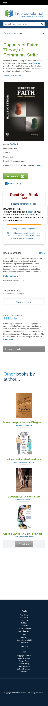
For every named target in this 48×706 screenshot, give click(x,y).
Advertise (24, 672)
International (19, 499)
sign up (31, 214)
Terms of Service (24, 658)
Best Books (24, 618)
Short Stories (19, 536)
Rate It (39, 165)
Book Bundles (24, 620)
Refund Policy (24, 664)
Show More (24, 544)
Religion (19, 425)
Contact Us (24, 643)
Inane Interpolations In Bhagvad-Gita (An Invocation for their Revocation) (24, 422)
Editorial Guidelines (24, 666)
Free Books (24, 615)
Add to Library (14, 183)
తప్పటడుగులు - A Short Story (24, 496)
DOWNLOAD (14, 176)
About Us (24, 637)
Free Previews (19, 462)
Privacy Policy (24, 661)
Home (24, 635)
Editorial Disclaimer (24, 669)
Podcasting (24, 626)
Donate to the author (13, 349)
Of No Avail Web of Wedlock (24, 459)
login (30, 212)
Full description (10, 276)
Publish (24, 623)
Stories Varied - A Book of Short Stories (24, 533)
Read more (8, 339)
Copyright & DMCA (24, 656)
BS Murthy (35, 63)
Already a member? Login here (24, 228)
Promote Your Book (24, 628)
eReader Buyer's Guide (24, 640)
